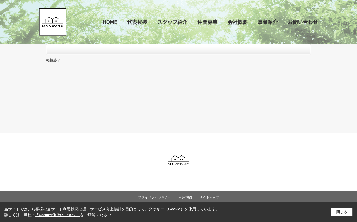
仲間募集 (207, 21)
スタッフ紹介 (172, 21)
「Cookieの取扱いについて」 (57, 215)
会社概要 (238, 21)
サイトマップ (209, 197)
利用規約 (185, 197)
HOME (110, 21)
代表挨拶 (137, 21)
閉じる (341, 212)
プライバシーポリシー (155, 197)
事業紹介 (268, 21)
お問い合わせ (303, 21)
